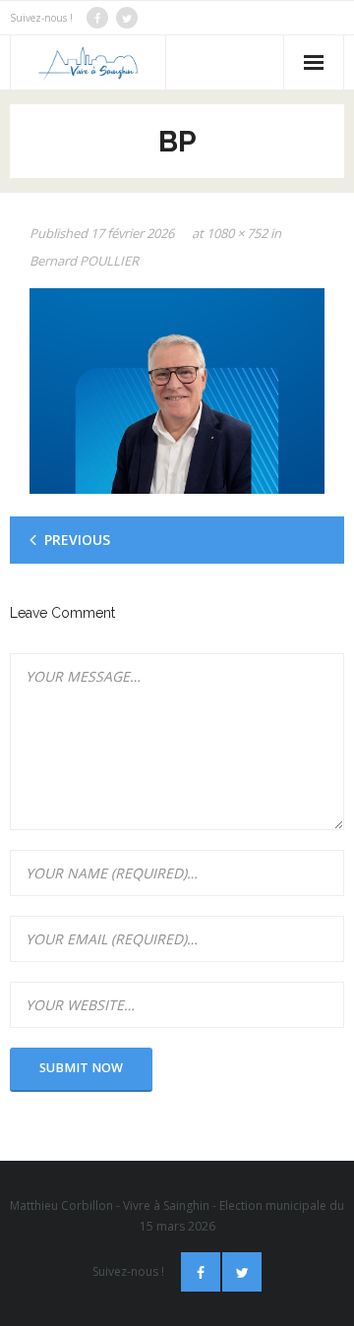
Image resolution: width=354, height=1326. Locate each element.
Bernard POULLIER (84, 261)
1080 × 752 (236, 233)
